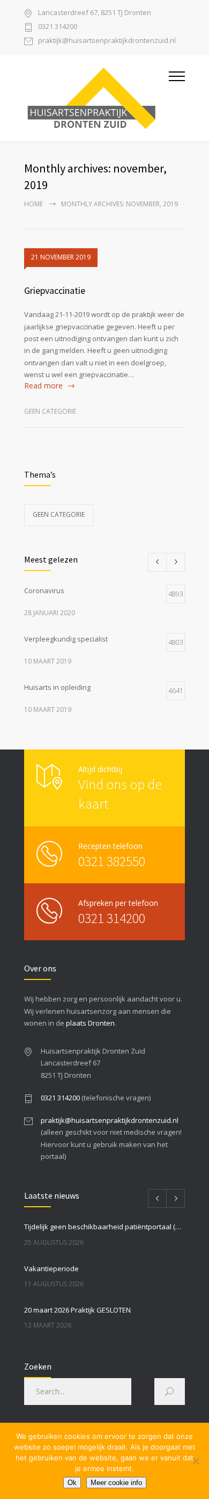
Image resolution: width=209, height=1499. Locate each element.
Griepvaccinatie (54, 290)
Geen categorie (50, 411)
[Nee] (195, 1460)
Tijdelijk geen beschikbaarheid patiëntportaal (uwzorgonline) (104, 1226)
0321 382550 (111, 861)
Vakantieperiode (51, 1268)
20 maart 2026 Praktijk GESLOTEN (77, 1310)
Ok (72, 1483)
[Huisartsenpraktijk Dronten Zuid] (96, 98)
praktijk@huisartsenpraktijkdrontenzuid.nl (107, 41)
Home (33, 203)
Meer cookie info (116, 1483)
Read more (43, 385)
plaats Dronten (90, 1023)
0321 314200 (57, 27)
